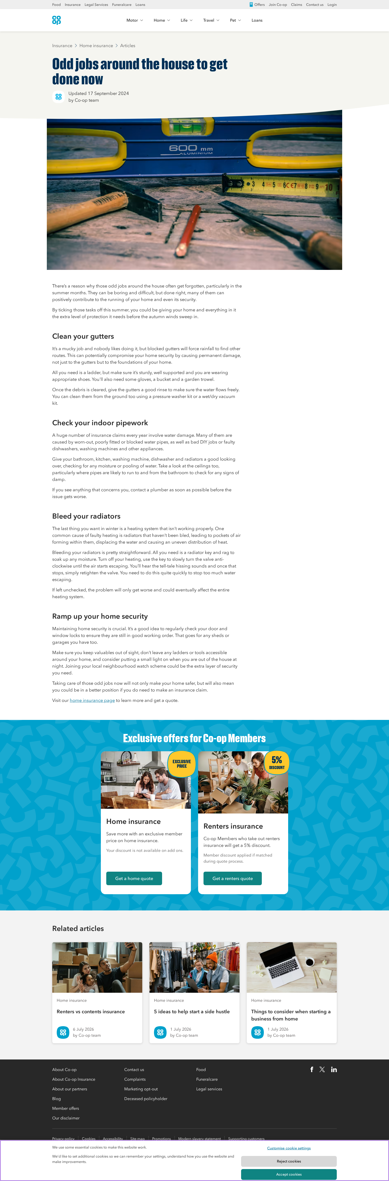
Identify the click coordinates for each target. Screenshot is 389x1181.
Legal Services (96, 4)
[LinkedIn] (334, 1069)
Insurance (73, 4)
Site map (137, 1138)
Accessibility (113, 1138)
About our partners (69, 1089)
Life (184, 20)
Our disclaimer (65, 1118)
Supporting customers (246, 1138)
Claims (296, 4)
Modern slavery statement (199, 1138)
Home (159, 20)
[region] (194, 1160)
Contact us (314, 4)
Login (332, 4)
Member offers (65, 1108)
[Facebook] (311, 1069)
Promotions (161, 1138)
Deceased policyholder (145, 1098)
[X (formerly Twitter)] (322, 1069)
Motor (132, 20)
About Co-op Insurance (73, 1079)
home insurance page (92, 700)
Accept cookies (289, 1174)
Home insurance (96, 45)
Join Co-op (278, 4)
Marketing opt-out (141, 1089)
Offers (259, 4)
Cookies (88, 1138)
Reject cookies (289, 1161)
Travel (208, 20)
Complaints (135, 1079)
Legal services (209, 1089)
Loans (140, 4)
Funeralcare (121, 4)
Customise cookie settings (289, 1148)
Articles (127, 45)
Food (56, 4)
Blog (56, 1098)
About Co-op (64, 1069)
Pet (233, 20)
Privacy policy (63, 1138)
